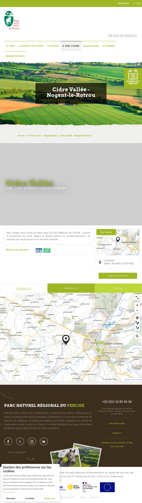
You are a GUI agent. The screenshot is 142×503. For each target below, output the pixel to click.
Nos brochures (117, 424)
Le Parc (10, 46)
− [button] (137, 310)
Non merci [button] (10, 498)
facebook (8, 441)
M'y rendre (106, 232)
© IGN (136, 254)
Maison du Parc (15, 56)
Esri (133, 379)
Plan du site (95, 497)
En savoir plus (9, 492)
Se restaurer (91, 46)
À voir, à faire (71, 46)
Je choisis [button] (29, 498)
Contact (117, 433)
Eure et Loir (74, 487)
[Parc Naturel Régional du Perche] (11, 20)
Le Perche (53, 46)
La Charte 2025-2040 (31, 46)
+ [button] (137, 305)
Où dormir (109, 46)
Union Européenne (107, 487)
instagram (32, 441)
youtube (44, 441)
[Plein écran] (137, 297)
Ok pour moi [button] (49, 498)
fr (138, 3)
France (89, 487)
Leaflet (129, 254)
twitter (20, 441)
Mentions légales (68, 497)
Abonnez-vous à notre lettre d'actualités (117, 445)
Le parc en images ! (17, 452)
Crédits (82, 497)
